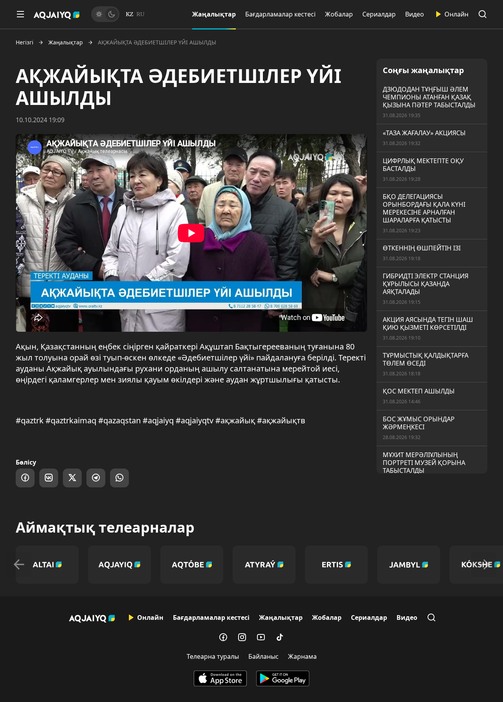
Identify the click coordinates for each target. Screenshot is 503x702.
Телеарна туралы (213, 656)
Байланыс (263, 656)
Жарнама (302, 656)
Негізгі (24, 42)
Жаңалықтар (214, 14)
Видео (414, 14)
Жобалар (339, 14)
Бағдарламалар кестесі (280, 14)
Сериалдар (379, 14)
